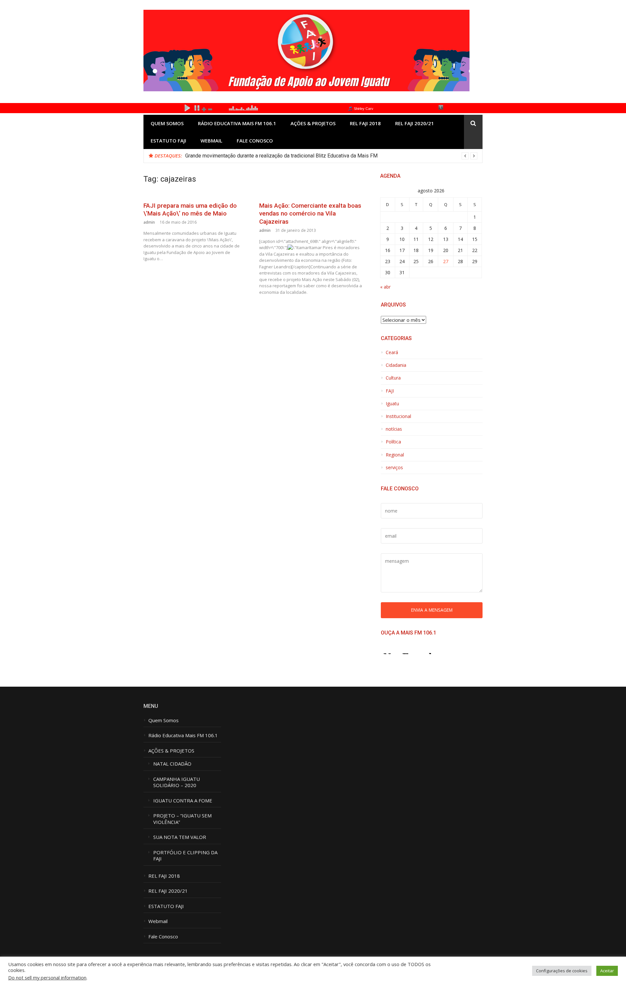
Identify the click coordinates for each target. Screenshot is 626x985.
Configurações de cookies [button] (562, 971)
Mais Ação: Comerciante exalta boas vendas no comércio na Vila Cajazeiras (310, 213)
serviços (394, 467)
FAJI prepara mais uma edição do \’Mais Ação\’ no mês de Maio (190, 209)
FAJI (390, 391)
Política (393, 442)
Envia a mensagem (432, 610)
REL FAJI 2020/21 (414, 123)
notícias (394, 429)
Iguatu (392, 404)
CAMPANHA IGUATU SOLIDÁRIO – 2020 (177, 782)
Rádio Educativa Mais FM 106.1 (237, 123)
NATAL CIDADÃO (172, 764)
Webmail (211, 140)
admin (149, 222)
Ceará (392, 352)
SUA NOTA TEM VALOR (179, 837)
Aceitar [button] (607, 971)
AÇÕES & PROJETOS (313, 123)
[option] (331, 155)
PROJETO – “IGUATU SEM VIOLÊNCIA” (182, 819)
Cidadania (396, 365)
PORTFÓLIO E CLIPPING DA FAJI (185, 855)
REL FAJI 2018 (365, 123)
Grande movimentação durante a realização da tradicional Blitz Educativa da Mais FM (281, 156)
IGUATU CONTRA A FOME (182, 801)
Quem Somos (167, 123)
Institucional (398, 416)
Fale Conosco (255, 140)
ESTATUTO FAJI (168, 140)
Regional (395, 455)
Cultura (393, 378)
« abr (385, 287)
